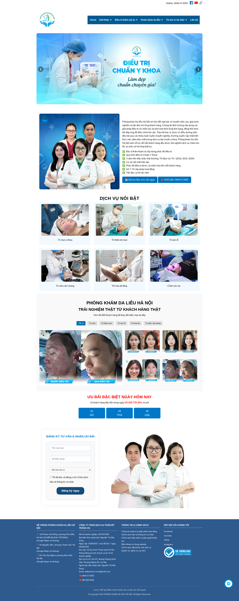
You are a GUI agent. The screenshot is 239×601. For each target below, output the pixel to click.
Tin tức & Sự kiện (176, 20)
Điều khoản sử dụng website (133, 544)
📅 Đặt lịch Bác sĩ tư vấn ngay (140, 180)
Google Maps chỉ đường (47, 540)
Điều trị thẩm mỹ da (126, 20)
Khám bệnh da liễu (152, 20)
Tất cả (81, 323)
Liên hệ (194, 20)
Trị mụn (92, 323)
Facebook (168, 531)
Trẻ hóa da (135, 323)
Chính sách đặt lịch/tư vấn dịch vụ (136, 547)
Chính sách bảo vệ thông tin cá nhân (137, 534)
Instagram (168, 544)
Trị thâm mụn (106, 323)
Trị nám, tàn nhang (153, 323)
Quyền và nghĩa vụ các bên (133, 551)
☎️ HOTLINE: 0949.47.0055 (174, 180)
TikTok (166, 540)
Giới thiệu (105, 20)
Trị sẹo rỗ (121, 323)
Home (93, 20)
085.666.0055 (88, 580)
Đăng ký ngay (70, 490)
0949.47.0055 (181, 3)
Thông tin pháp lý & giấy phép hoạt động (139, 531)
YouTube (168, 536)
